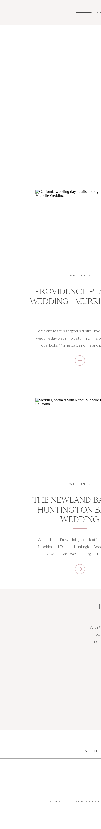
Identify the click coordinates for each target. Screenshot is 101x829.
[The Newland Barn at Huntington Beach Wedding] (80, 569)
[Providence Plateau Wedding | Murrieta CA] (80, 360)
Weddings (80, 275)
